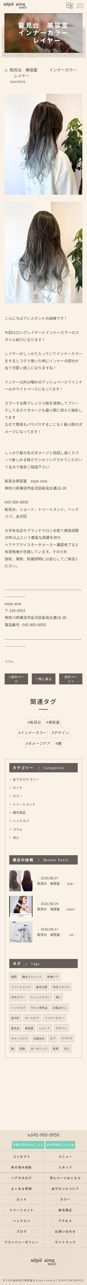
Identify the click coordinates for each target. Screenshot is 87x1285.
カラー (18, 796)
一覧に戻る (43, 678)
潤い (58, 997)
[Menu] (79, 5)
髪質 (55, 1048)
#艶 (58, 743)
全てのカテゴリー (26, 779)
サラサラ (66, 1038)
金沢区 (15, 1018)
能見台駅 (41, 987)
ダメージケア (19, 1038)
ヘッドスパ (21, 820)
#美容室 (53, 722)
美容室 (29, 1028)
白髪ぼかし (60, 1007)
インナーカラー (54, 1018)
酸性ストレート (32, 977)
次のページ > (70, 678)
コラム (9, 661)
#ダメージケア (38, 743)
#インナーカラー (32, 732)
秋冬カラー (18, 997)
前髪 (22, 1048)
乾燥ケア (52, 977)
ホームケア (32, 1018)
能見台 (15, 1028)
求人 (16, 837)
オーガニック (39, 1048)
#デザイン (60, 732)
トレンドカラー (40, 997)
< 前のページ (16, 678)
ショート (44, 1028)
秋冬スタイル (61, 987)
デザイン (61, 1028)
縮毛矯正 (19, 812)
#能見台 (34, 722)
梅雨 (14, 977)
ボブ (53, 1038)
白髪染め (39, 1038)
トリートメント (24, 804)
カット (18, 787)
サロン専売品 (39, 1007)
